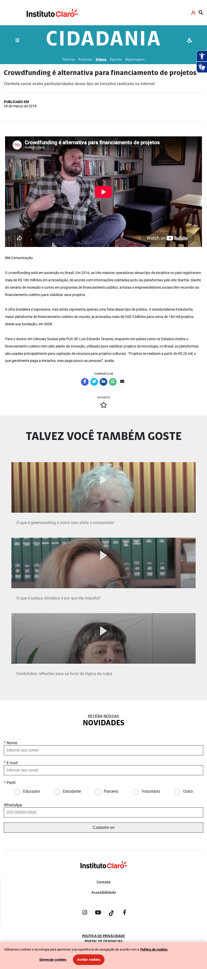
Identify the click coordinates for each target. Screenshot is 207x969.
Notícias (69, 60)
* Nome (10, 742)
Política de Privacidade (103, 936)
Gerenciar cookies (52, 959)
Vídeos (101, 60)
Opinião (116, 60)
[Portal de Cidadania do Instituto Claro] (103, 873)
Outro (188, 791)
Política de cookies (154, 949)
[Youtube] (98, 913)
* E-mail (11, 762)
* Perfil (10, 782)
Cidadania (103, 40)
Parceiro (111, 791)
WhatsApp (13, 805)
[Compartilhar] (85, 382)
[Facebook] (124, 913)
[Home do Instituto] (52, 12)
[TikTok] (111, 913)
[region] (103, 955)
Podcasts (85, 60)
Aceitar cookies (88, 959)
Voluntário (151, 791)
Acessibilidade (103, 893)
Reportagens (135, 60)
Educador (31, 791)
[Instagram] (84, 913)
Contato (104, 882)
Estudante (72, 791)
